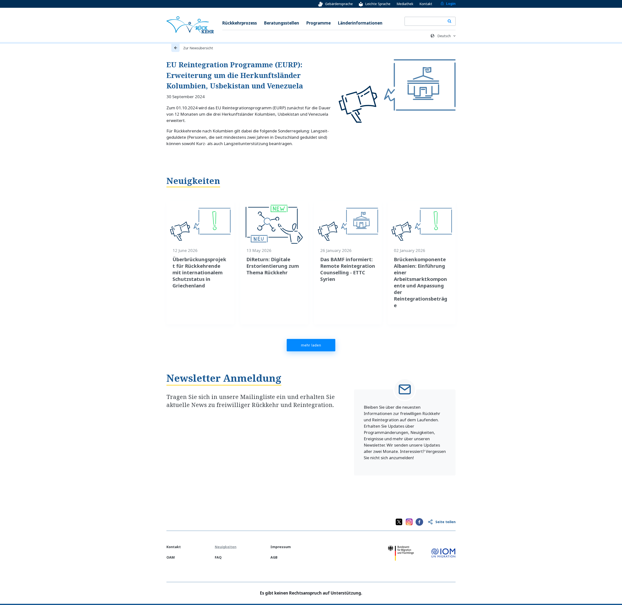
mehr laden (311, 345)
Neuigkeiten (193, 180)
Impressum (280, 546)
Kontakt (425, 3)
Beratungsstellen (281, 23)
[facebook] (419, 522)
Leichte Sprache (377, 3)
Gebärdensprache (339, 3)
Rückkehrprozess (239, 23)
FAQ (218, 557)
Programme (318, 23)
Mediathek (405, 3)
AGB (273, 557)
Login (451, 3)
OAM (170, 557)
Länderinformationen (360, 23)
